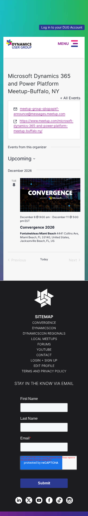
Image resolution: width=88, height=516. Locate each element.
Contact (44, 355)
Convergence (44, 322)
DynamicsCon (44, 328)
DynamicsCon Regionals (44, 333)
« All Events (70, 98)
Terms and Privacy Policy (44, 371)
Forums (44, 344)
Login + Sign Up (44, 360)
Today (44, 259)
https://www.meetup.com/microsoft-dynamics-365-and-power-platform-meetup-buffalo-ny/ (43, 126)
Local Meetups (44, 339)
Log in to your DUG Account (61, 27)
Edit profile (44, 366)
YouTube (44, 349)
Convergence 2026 (37, 227)
